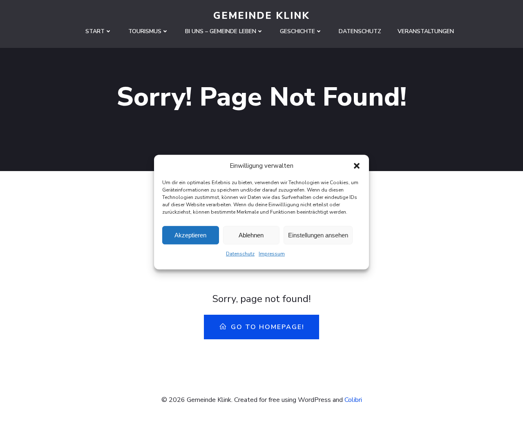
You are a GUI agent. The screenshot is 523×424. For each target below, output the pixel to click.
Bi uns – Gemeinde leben (220, 31)
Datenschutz (240, 253)
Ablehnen (251, 235)
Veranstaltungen (426, 31)
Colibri (353, 399)
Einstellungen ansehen (318, 235)
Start (95, 31)
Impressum (272, 253)
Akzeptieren (190, 235)
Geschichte (297, 31)
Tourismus (144, 31)
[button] (357, 166)
